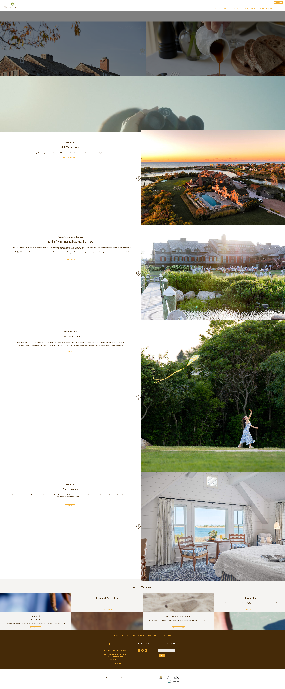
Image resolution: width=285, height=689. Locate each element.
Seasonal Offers (272, 8)
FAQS (122, 635)
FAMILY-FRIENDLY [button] (178, 627)
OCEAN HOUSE (115, 660)
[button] (249, 602)
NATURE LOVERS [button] (107, 609)
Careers (141, 635)
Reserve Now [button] (70, 259)
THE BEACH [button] (249, 609)
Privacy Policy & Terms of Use (159, 635)
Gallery (114, 635)
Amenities (238, 8)
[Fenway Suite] (213, 526)
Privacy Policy (131, 677)
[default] (213, 178)
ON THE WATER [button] (35, 627)
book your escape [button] (70, 158)
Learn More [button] (70, 352)
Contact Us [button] (115, 644)
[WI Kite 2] (213, 396)
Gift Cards (131, 635)
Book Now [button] (278, 2)
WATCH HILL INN (115, 663)
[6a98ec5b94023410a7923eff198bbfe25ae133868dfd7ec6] (213, 273)
